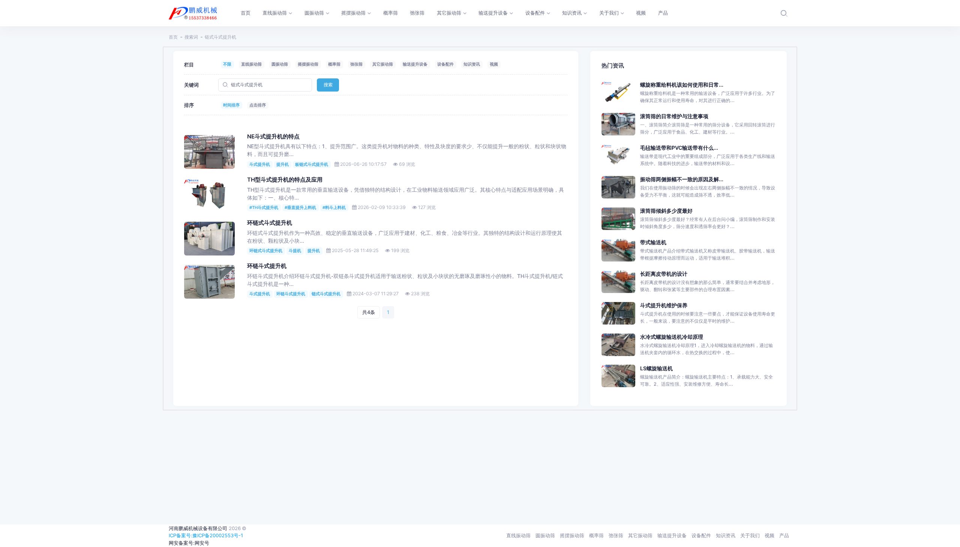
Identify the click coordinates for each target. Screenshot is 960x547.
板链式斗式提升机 (311, 164)
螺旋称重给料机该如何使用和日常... (681, 84)
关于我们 (750, 535)
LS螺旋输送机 (656, 368)
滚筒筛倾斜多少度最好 (666, 210)
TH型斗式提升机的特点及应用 (284, 179)
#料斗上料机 (334, 207)
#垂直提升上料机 (300, 207)
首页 (173, 37)
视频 (494, 64)
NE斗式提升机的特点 (273, 136)
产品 (784, 535)
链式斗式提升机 (326, 293)
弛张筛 (356, 64)
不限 (227, 64)
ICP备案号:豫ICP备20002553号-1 (206, 535)
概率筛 (334, 64)
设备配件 (445, 64)
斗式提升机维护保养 (663, 305)
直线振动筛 (251, 64)
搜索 (328, 84)
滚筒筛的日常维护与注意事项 (674, 116)
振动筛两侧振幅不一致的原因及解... (681, 179)
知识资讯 (472, 64)
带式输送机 (653, 242)
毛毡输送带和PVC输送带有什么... (679, 147)
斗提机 (295, 250)
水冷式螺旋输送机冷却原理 (671, 337)
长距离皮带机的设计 (663, 273)
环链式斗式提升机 (269, 222)
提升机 (282, 164)
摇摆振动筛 (308, 64)
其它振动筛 (382, 64)
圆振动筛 (280, 64)
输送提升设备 (415, 64)
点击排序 (257, 105)
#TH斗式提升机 (263, 207)
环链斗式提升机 (266, 266)
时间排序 (231, 105)
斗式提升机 (259, 164)
